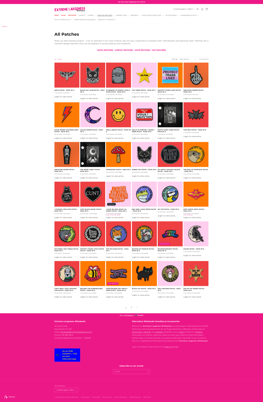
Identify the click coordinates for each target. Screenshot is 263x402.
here (74, 359)
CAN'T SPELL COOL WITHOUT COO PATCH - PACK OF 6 (65, 289)
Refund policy (85, 397)
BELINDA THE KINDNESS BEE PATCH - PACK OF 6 (91, 289)
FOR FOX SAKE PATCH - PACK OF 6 (117, 249)
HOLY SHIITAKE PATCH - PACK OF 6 (169, 289)
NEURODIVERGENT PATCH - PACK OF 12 (168, 249)
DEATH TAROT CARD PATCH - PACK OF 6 (169, 130)
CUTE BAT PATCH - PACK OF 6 (194, 130)
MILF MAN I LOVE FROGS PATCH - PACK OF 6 (144, 210)
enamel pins (137, 332)
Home (4, 26)
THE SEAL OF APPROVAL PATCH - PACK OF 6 (195, 170)
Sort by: (175, 59)
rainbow (199, 332)
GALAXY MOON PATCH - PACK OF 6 (91, 130)
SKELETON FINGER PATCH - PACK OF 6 (193, 91)
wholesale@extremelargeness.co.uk (76, 332)
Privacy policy (96, 397)
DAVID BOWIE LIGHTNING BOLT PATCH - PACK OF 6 (66, 130)
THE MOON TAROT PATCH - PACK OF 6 (90, 170)
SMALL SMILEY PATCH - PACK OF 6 (118, 130)
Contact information (121, 397)
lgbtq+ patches (124, 50)
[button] (91, 15)
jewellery (159, 332)
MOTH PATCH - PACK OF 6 (64, 90)
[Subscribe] (147, 371)
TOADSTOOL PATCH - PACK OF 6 (118, 169)
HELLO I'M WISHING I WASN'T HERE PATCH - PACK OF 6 (143, 130)
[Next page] (137, 307)
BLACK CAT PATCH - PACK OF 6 (144, 288)
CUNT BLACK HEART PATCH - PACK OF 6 (91, 210)
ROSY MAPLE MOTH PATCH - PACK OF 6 (194, 210)
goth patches (105, 50)
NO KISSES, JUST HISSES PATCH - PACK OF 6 (66, 249)
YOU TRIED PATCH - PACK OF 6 (143, 90)
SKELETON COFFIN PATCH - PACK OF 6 (64, 170)
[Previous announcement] (55, 2)
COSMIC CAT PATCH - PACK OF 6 (144, 169)
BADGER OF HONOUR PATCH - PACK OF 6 (143, 249)
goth (182, 332)
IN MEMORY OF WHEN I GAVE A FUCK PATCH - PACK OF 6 (118, 91)
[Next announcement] (208, 2)
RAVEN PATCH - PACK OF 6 (193, 249)
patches (147, 332)
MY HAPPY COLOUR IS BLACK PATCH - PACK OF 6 (169, 170)
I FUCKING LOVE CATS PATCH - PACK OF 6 (66, 210)
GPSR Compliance (135, 397)
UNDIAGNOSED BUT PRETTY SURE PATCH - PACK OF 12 (116, 289)
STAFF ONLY (147, 397)
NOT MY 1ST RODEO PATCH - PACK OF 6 (194, 289)
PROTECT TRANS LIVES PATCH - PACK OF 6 (170, 91)
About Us (169, 347)
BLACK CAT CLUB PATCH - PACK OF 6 (92, 91)
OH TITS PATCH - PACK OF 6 (168, 209)
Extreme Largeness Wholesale (68, 397)
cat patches (159, 50)
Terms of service (107, 397)
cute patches (142, 50)
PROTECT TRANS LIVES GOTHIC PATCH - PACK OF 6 (92, 249)
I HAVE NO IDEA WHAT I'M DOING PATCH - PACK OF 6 (116, 210)
